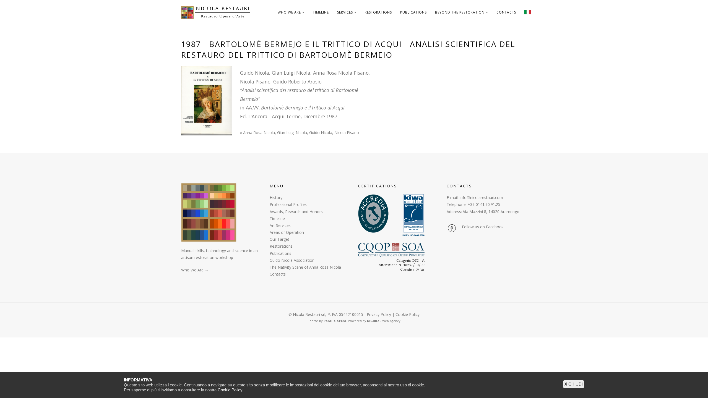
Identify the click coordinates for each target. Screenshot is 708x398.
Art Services (280, 225)
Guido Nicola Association (292, 260)
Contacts (506, 12)
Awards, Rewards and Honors (296, 211)
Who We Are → (195, 270)
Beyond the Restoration (460, 12)
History (276, 197)
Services (345, 12)
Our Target (279, 239)
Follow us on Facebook (483, 226)
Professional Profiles (288, 204)
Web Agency (391, 321)
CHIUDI (573, 384)
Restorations (378, 12)
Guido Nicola (320, 132)
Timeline (321, 12)
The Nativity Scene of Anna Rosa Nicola (305, 267)
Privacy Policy (379, 314)
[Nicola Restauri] (217, 12)
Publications (413, 12)
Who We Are (289, 12)
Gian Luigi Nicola (292, 132)
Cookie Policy (407, 314)
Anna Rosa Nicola (259, 132)
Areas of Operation (287, 232)
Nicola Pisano (346, 132)
